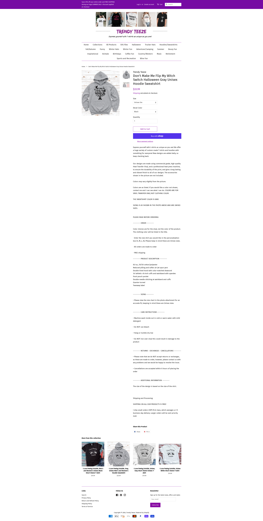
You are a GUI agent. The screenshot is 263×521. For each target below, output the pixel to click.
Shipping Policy (87, 504)
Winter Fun (127, 49)
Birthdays (117, 54)
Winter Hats (114, 49)
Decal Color (137, 108)
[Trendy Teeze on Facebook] (117, 495)
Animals (105, 54)
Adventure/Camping (144, 49)
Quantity (136, 117)
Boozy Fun (172, 49)
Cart (161, 4)
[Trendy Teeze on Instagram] (125, 495)
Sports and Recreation (126, 58)
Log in (139, 4)
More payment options (145, 141)
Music (159, 54)
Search (84, 495)
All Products (111, 45)
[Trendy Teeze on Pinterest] (121, 495)
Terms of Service (87, 506)
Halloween (136, 45)
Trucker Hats (150, 45)
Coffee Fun (129, 54)
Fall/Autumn (91, 49)
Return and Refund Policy (90, 501)
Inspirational (92, 54)
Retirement (170, 54)
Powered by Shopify (142, 512)
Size (134, 99)
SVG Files (124, 45)
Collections (97, 45)
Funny (102, 49)
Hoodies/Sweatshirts (168, 45)
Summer (160, 49)
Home (86, 45)
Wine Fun (144, 58)
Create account (149, 4)
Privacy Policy (86, 498)
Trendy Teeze (130, 512)
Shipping (136, 93)
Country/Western (145, 54)
